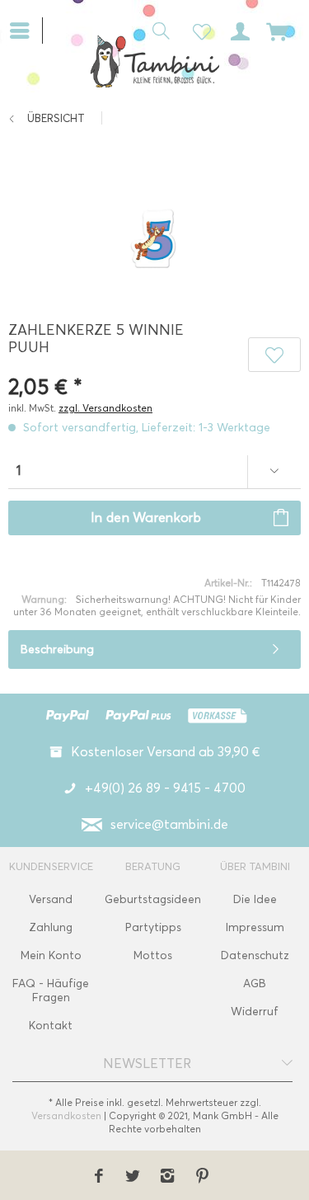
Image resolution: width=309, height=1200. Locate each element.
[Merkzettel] (196, 29)
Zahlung (51, 927)
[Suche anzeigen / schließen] (156, 29)
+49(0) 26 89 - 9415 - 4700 (165, 788)
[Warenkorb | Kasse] (277, 29)
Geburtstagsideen (153, 899)
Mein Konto (51, 955)
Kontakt (51, 1026)
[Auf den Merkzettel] (274, 354)
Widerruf (255, 1012)
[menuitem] (26, 28)
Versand (51, 899)
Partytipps (153, 927)
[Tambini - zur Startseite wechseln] (154, 61)
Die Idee (255, 899)
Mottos (152, 955)
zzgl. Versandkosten (105, 408)
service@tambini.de (169, 824)
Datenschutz (255, 955)
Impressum (255, 927)
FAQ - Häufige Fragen (50, 990)
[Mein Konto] (237, 29)
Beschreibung (57, 649)
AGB (254, 983)
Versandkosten (66, 1115)
